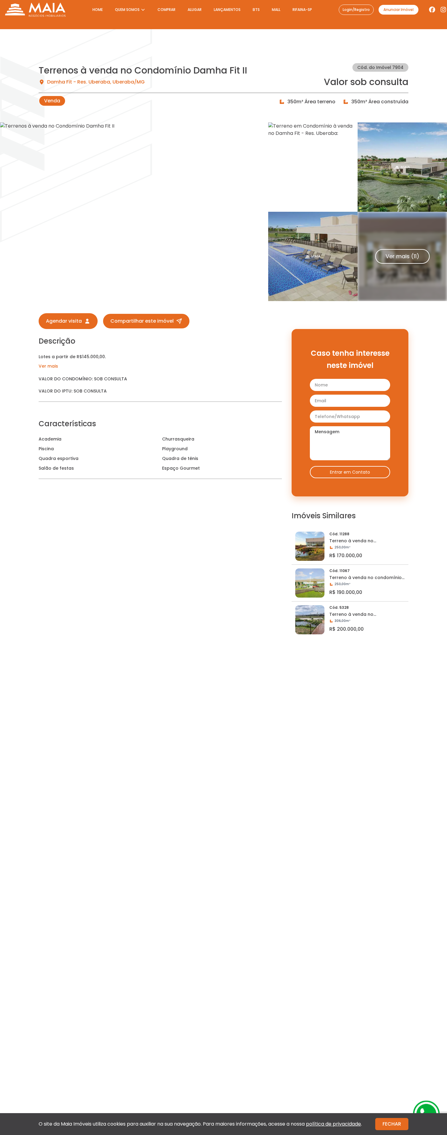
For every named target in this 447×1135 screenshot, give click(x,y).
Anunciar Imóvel (398, 9)
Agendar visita (64, 320)
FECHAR (392, 1123)
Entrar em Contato (350, 472)
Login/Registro (356, 9)
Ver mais (48, 366)
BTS (256, 9)
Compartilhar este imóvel (142, 320)
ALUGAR (195, 9)
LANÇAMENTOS (227, 9)
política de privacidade (333, 1123)
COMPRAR (166, 9)
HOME (97, 9)
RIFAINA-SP (302, 9)
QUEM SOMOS (127, 9)
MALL (276, 9)
